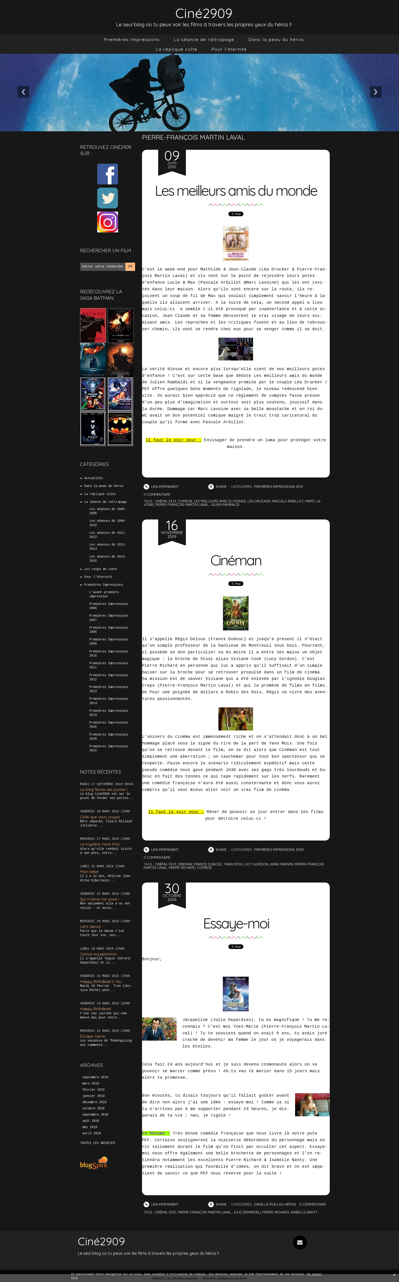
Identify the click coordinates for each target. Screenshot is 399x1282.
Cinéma (161, 1212)
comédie (185, 501)
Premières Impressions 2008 (108, 630)
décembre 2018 (94, 1102)
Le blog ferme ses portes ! (103, 789)
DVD (172, 1212)
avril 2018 (91, 1133)
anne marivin (281, 864)
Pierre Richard (275, 1212)
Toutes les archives (97, 1143)
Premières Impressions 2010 (108, 654)
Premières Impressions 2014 (108, 701)
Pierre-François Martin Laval (204, 1212)
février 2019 (93, 1090)
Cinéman (235, 560)
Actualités (93, 478)
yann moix (233, 864)
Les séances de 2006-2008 (107, 511)
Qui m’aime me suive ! (99, 899)
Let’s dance (90, 926)
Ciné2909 (204, 13)
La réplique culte (176, 49)
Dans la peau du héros (276, 39)
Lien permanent (164, 486)
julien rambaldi (224, 504)
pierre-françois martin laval (182, 504)
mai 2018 (89, 1127)
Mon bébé (89, 871)
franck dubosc (208, 864)
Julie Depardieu (247, 1212)
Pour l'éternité (229, 49)
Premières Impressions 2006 (108, 606)
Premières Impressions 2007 (108, 618)
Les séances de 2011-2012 (107, 535)
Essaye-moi (236, 923)
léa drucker (259, 501)
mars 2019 (90, 1083)
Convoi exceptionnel (98, 954)
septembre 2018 (95, 1115)
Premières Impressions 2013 (108, 689)
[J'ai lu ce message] (394, 1274)
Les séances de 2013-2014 (107, 547)
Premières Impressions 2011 (108, 665)
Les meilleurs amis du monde (236, 190)
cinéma (161, 501)
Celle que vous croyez (100, 816)
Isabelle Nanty (304, 1212)
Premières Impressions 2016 (108, 725)
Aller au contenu (23, 9)
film (172, 501)
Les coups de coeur (101, 569)
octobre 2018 (93, 1108)
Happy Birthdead (95, 1008)
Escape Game (92, 1036)
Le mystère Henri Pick (100, 844)
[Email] (300, 1242)
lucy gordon (256, 864)
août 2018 (90, 1121)
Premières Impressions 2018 (108, 737)
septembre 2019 (95, 1077)
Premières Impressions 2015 (108, 713)
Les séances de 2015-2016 (107, 559)
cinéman (185, 864)
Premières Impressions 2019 (108, 748)
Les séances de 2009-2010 (107, 523)
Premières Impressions (132, 39)
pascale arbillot (288, 501)
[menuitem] (132, 39)
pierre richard (182, 867)
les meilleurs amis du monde (220, 501)
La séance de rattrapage (204, 39)
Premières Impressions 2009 (108, 642)
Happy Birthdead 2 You (101, 981)
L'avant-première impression (104, 594)
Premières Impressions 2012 (108, 677)
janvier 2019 (93, 1096)
